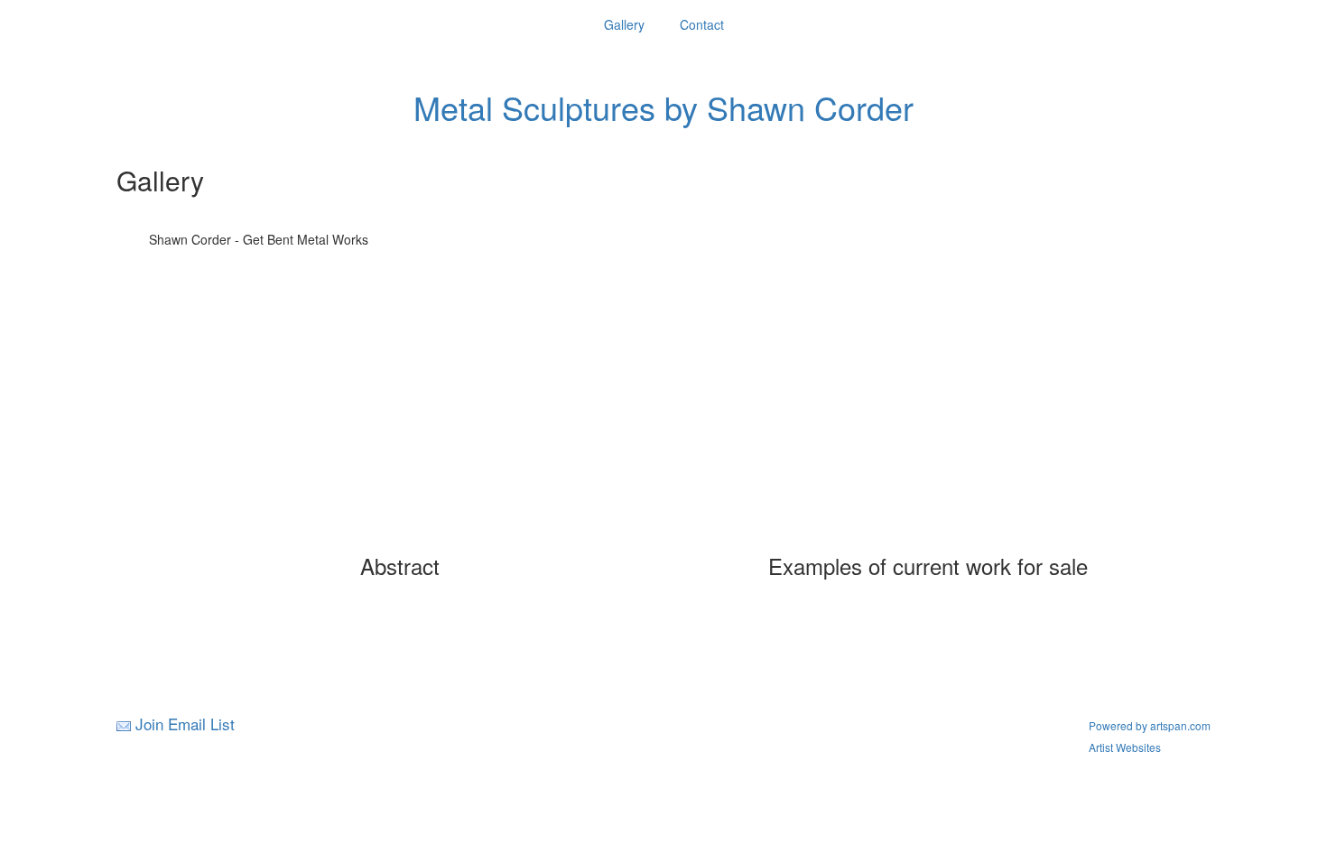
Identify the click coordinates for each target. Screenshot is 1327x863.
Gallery (624, 24)
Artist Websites (1125, 747)
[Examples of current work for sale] (928, 423)
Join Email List (185, 723)
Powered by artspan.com (1150, 725)
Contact (702, 24)
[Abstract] (399, 423)
